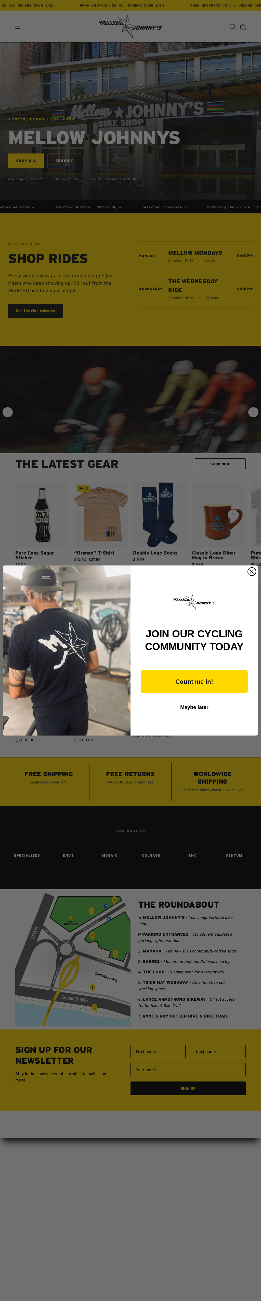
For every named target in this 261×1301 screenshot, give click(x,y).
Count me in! (194, 681)
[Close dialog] (252, 572)
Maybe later (194, 707)
